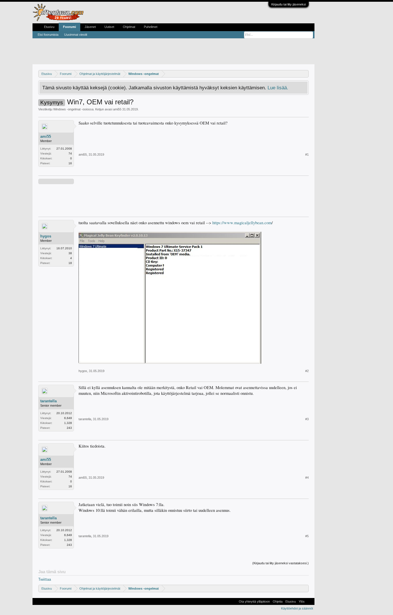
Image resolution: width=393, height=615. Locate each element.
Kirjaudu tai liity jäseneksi (288, 4)
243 (69, 427)
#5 (307, 536)
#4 (307, 477)
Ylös (302, 601)
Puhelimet (150, 27)
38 (70, 253)
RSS (310, 601)
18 (70, 263)
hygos (45, 236)
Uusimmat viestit (75, 34)
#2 (307, 371)
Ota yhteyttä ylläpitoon (254, 601)
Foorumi (69, 27)
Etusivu (49, 27)
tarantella (48, 401)
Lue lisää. (278, 87)
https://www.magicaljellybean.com (242, 222)
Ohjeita (278, 601)
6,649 (68, 418)
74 (70, 153)
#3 (307, 419)
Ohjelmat (129, 27)
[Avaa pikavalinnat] (305, 74)
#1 (307, 154)
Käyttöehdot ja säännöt (297, 608)
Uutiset (109, 27)
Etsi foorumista (48, 34)
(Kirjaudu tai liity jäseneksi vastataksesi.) (280, 563)
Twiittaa (44, 579)
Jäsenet (90, 27)
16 (70, 163)
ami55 (117, 109)
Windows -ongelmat (67, 109)
